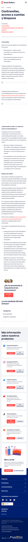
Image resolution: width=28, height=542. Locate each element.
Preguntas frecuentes (9, 317)
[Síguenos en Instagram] (6, 500)
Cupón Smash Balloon (6, 531)
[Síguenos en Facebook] (2, 500)
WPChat (3, 514)
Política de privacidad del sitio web (9, 527)
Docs (2, 7)
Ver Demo (20, 421)
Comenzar (10, 353)
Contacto (8, 294)
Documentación (7, 314)
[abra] (26, 2)
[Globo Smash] (8, 2)
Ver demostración (20, 353)
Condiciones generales (6, 526)
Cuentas (8, 7)
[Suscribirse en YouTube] (14, 500)
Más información (10, 421)
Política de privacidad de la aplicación (10, 529)
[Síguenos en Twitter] (10, 500)
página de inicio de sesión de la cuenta (12, 95)
